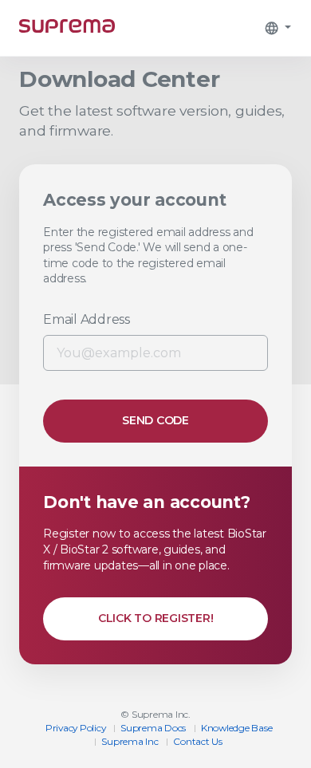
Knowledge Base (237, 728)
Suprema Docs (153, 728)
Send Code (155, 420)
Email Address (86, 319)
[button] (277, 28)
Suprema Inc (129, 741)
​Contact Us (197, 741)
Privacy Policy (75, 728)
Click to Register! (156, 618)
